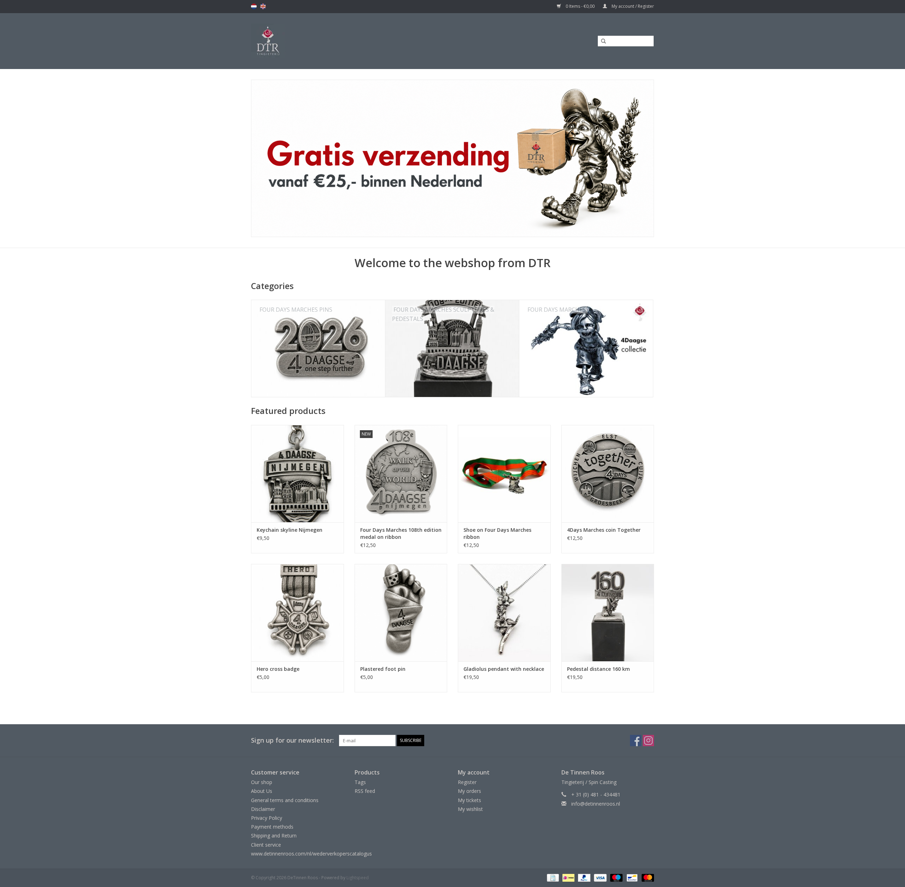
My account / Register (632, 6)
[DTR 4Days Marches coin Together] (607, 473)
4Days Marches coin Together (604, 529)
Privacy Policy (266, 817)
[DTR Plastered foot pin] (401, 612)
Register (467, 782)
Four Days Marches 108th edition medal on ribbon (401, 533)
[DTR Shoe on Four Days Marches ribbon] (504, 473)
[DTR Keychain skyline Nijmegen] (297, 473)
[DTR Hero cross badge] (297, 612)
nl (254, 6)
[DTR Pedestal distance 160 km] (607, 612)
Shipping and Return (274, 835)
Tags (360, 782)
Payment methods (272, 826)
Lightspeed (357, 878)
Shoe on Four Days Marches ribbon (497, 533)
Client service (266, 844)
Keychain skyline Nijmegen (289, 529)
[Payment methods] (552, 877)
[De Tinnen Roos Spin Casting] (324, 41)
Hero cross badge (278, 669)
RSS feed (365, 791)
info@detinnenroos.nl (595, 803)
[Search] (601, 41)
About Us (261, 791)
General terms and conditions (285, 800)
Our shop (261, 782)
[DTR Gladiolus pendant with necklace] (504, 612)
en (263, 6)
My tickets (469, 800)
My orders (469, 791)
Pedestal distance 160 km (598, 669)
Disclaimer (263, 809)
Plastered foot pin (382, 669)
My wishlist (470, 809)
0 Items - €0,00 (580, 6)
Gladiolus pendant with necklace (503, 669)
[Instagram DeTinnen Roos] (648, 740)
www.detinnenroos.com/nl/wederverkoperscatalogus (311, 853)
